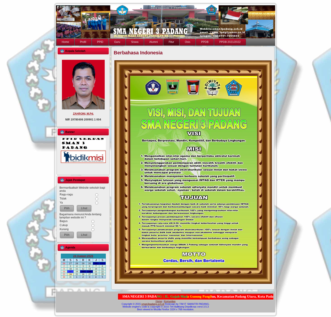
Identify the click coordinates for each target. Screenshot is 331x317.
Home (159, 301)
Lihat (84, 208)
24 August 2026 (83, 256)
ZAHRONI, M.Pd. (83, 113)
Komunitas (170, 301)
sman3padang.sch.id (152, 304)
